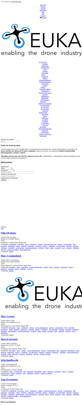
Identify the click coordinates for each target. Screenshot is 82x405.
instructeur (31, 246)
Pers (43, 14)
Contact (43, 16)
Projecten (43, 102)
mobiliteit (11, 248)
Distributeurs (45, 96)
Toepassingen (43, 112)
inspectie (24, 246)
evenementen (67, 244)
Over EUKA (43, 62)
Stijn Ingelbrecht (9, 360)
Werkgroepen (45, 68)
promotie (58, 248)
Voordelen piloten (45, 89)
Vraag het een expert (45, 93)
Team (45, 69)
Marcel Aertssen (9, 339)
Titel (2, 229)
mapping (75, 246)
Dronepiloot (45, 132)
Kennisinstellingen (45, 80)
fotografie (4, 246)
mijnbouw (4, 248)
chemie (40, 244)
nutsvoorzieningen (31, 248)
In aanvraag (45, 107)
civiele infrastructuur (50, 244)
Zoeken (45, 85)
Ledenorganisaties (45, 82)
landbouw (52, 246)
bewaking (21, 244)
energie (60, 244)
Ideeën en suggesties (45, 103)
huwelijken (11, 246)
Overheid (45, 121)
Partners (45, 71)
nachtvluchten (20, 248)
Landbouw (45, 118)
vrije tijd (3, 250)
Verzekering (45, 91)
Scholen (45, 94)
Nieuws (43, 7)
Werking (45, 64)
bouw (27, 244)
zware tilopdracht (25, 250)
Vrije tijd (45, 125)
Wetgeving (43, 136)
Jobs (43, 12)
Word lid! (43, 5)
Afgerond (45, 111)
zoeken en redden (12, 250)
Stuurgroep (45, 66)
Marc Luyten (7, 316)
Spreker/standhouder (45, 129)
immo (18, 246)
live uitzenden (60, 246)
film (74, 244)
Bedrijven (45, 77)
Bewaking (45, 114)
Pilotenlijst (45, 98)
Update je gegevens (45, 134)
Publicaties (43, 10)
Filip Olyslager (8, 233)
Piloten (45, 78)
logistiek (69, 246)
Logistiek (45, 120)
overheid (41, 248)
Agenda (43, 8)
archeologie (12, 244)
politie (52, 248)
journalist (38, 246)
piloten (11, 251)
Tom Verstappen (9, 379)
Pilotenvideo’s (45, 100)
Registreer (43, 127)
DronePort (45, 73)
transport (69, 248)
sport (63, 248)
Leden (43, 75)
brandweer (33, 244)
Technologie (45, 123)
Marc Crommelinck (11, 255)
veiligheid (76, 248)
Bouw (45, 116)
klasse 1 (45, 246)
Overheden (45, 84)
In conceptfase (45, 105)
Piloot (47, 248)
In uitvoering (45, 109)
